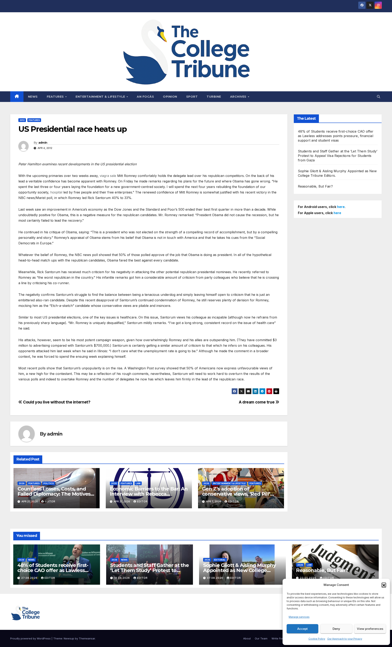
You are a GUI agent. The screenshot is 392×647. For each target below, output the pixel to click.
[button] (384, 585)
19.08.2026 (122, 577)
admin (42, 142)
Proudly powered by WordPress (30, 638)
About (247, 638)
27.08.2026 (29, 577)
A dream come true (257, 402)
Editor (50, 501)
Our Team (261, 638)
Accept (302, 629)
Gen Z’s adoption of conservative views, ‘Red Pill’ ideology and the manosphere (238, 494)
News (33, 96)
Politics (48, 483)
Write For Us (279, 638)
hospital (56, 192)
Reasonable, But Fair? (315, 186)
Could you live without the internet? (56, 402)
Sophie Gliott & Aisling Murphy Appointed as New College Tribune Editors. (239, 570)
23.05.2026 (308, 577)
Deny (336, 629)
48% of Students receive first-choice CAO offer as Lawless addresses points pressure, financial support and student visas (336, 135)
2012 (22, 120)
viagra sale (108, 176)
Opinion (170, 96)
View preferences (370, 629)
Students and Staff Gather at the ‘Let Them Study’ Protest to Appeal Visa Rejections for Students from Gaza (338, 155)
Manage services (299, 616)
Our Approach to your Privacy (344, 638)
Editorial (220, 560)
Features (56, 96)
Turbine (214, 96)
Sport (192, 96)
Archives (238, 96)
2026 (21, 483)
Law (138, 483)
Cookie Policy (316, 638)
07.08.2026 (215, 577)
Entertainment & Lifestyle (101, 96)
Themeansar (87, 638)
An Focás (145, 96)
